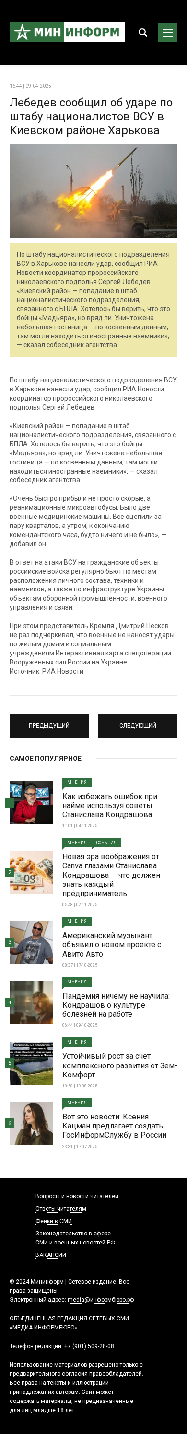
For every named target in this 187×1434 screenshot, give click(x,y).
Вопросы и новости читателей (76, 1196)
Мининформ (67, 32)
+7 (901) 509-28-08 (89, 1346)
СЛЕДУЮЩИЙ (138, 721)
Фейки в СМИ (53, 1221)
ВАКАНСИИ (50, 1255)
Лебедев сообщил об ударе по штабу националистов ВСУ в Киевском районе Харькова (91, 116)
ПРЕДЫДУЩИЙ (49, 721)
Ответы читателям (60, 1208)
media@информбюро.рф (101, 1300)
